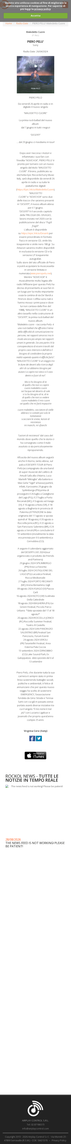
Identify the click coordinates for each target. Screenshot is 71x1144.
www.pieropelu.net (41, 273)
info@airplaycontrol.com (35, 1128)
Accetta (35, 15)
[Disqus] (35, 946)
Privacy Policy (59, 1140)
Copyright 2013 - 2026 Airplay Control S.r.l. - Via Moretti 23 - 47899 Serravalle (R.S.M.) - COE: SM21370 (35, 1138)
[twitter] (39, 741)
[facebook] (32, 741)
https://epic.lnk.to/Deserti (34, 233)
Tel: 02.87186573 (35, 1124)
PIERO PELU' (35, 42)
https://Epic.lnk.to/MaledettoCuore (35, 189)
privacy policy (42, 9)
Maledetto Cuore (35, 32)
